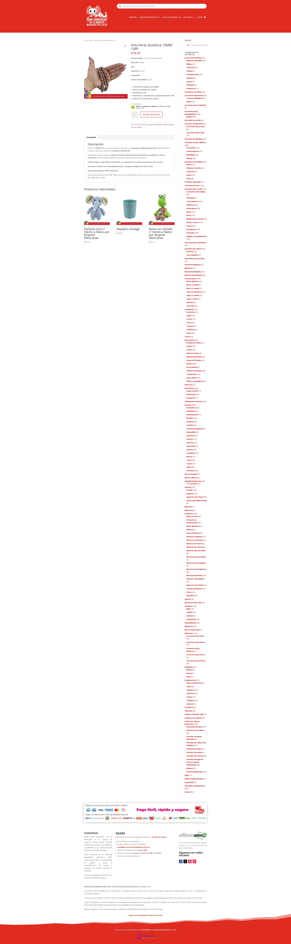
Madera (189, 117)
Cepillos (189, 612)
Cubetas (189, 616)
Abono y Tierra (192, 516)
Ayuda (199, 17)
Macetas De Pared (193, 544)
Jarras (188, 212)
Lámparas (190, 398)
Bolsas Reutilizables (193, 272)
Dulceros (190, 251)
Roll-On (189, 457)
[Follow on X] (185, 861)
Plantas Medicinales (194, 772)
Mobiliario (189, 667)
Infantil (188, 487)
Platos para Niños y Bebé (196, 500)
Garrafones (191, 446)
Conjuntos (190, 700)
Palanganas (191, 619)
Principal (133, 17)
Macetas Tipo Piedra (194, 585)
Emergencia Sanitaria (193, 401)
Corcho (189, 350)
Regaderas (190, 595)
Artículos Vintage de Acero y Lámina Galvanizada (194, 762)
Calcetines (190, 67)
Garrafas (190, 443)
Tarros (189, 319)
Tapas (189, 460)
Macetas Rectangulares (196, 569)
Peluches (188, 711)
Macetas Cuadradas (194, 540)
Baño (188, 609)
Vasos (188, 102)
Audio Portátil (192, 391)
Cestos (189, 697)
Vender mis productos (149, 17)
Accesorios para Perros (195, 661)
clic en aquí (143, 850)
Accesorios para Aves (195, 636)
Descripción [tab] (91, 137)
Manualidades (190, 623)
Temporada (191, 374)
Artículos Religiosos (193, 265)
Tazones (189, 326)
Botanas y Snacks (193, 168)
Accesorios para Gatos (195, 642)
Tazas (188, 322)
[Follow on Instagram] (190, 861)
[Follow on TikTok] (194, 861)
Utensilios (190, 233)
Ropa (187, 775)
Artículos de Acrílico (193, 120)
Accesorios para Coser (195, 126)
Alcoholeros (191, 408)
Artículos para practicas (194, 258)
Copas (188, 315)
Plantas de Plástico (194, 589)
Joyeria (187, 599)
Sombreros (190, 88)
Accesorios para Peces (195, 655)
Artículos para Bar (192, 185)
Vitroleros (190, 471)
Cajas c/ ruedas (192, 295)
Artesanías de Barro (194, 727)
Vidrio (188, 467)
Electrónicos (190, 388)
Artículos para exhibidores (195, 243)
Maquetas (189, 626)
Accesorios (190, 148)
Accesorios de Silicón (193, 92)
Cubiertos (190, 171)
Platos (189, 592)
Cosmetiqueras (192, 151)
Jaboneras (189, 510)
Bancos (189, 670)
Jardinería (189, 514)
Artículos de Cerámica (195, 730)
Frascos (189, 439)
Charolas (190, 198)
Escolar (189, 490)
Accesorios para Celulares (195, 105)
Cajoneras (190, 690)
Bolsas (189, 64)
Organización (190, 680)
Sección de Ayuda (159, 837)
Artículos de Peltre (194, 749)
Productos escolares (193, 718)
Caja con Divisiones (194, 292)
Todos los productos (171, 17)
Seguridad (189, 782)
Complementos (192, 74)
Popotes (189, 226)
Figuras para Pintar (194, 357)
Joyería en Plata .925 (193, 603)
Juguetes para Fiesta (195, 497)
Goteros (189, 449)
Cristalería (189, 309)
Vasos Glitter (191, 378)
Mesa (188, 215)
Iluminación (191, 394)
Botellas (189, 418)
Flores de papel (191, 474)
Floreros (189, 529)
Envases (188, 405)
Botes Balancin (192, 281)
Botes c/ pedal (192, 285)
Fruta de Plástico (193, 533)
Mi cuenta (188, 17)
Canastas (190, 693)
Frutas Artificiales (193, 360)
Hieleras (189, 302)
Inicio (86, 40)
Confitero (190, 425)
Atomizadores (192, 414)
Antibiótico (191, 411)
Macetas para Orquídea (196, 563)
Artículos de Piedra (194, 752)
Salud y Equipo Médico (194, 779)
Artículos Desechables (194, 162)
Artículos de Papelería (194, 139)
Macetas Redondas (194, 575)
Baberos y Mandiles (194, 60)
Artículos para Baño (193, 182)
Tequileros (190, 329)
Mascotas (189, 633)
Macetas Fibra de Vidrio (196, 550)
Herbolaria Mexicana (193, 481)
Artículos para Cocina (193, 189)
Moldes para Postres (194, 219)
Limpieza (188, 606)
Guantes (189, 78)
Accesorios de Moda (193, 58)
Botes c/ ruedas (192, 288)
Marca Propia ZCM (192, 630)
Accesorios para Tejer (195, 133)
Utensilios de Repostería (195, 786)
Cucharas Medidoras (194, 98)
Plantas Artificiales (194, 371)
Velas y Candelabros (194, 381)
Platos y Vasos (192, 222)
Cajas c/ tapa (191, 299)
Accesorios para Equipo (196, 192)
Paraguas (190, 85)
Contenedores (192, 201)
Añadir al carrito (151, 114)
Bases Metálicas (193, 526)
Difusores (189, 385)
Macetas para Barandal (196, 557)
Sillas (188, 677)
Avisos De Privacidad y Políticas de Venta (145, 915)
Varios (91, 40)
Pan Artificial (191, 367)
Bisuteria (159, 124)
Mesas (189, 673)
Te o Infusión (191, 484)
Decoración (189, 340)
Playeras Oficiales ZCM (194, 714)
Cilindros (189, 422)
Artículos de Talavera (195, 756)
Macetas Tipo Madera (195, 579)
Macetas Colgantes (194, 537)
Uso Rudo (190, 306)
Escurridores (191, 208)
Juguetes (190, 493)
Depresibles (191, 432)
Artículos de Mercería (193, 124)
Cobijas (189, 71)
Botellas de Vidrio (193, 343)
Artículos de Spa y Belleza (195, 142)
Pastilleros (190, 453)
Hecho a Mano (136, 127)
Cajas (188, 686)
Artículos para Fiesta (193, 249)
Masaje (189, 158)
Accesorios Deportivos (194, 95)
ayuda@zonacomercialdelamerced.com (133, 847)
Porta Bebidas (192, 255)
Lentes (189, 81)
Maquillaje (190, 155)
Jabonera (188, 507)
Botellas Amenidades (193, 275)
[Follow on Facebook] (181, 861)
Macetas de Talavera (195, 547)
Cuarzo (187, 336)
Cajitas (189, 346)
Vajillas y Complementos (196, 236)
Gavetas (189, 704)
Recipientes (191, 229)
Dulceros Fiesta (192, 353)
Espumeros (191, 436)
